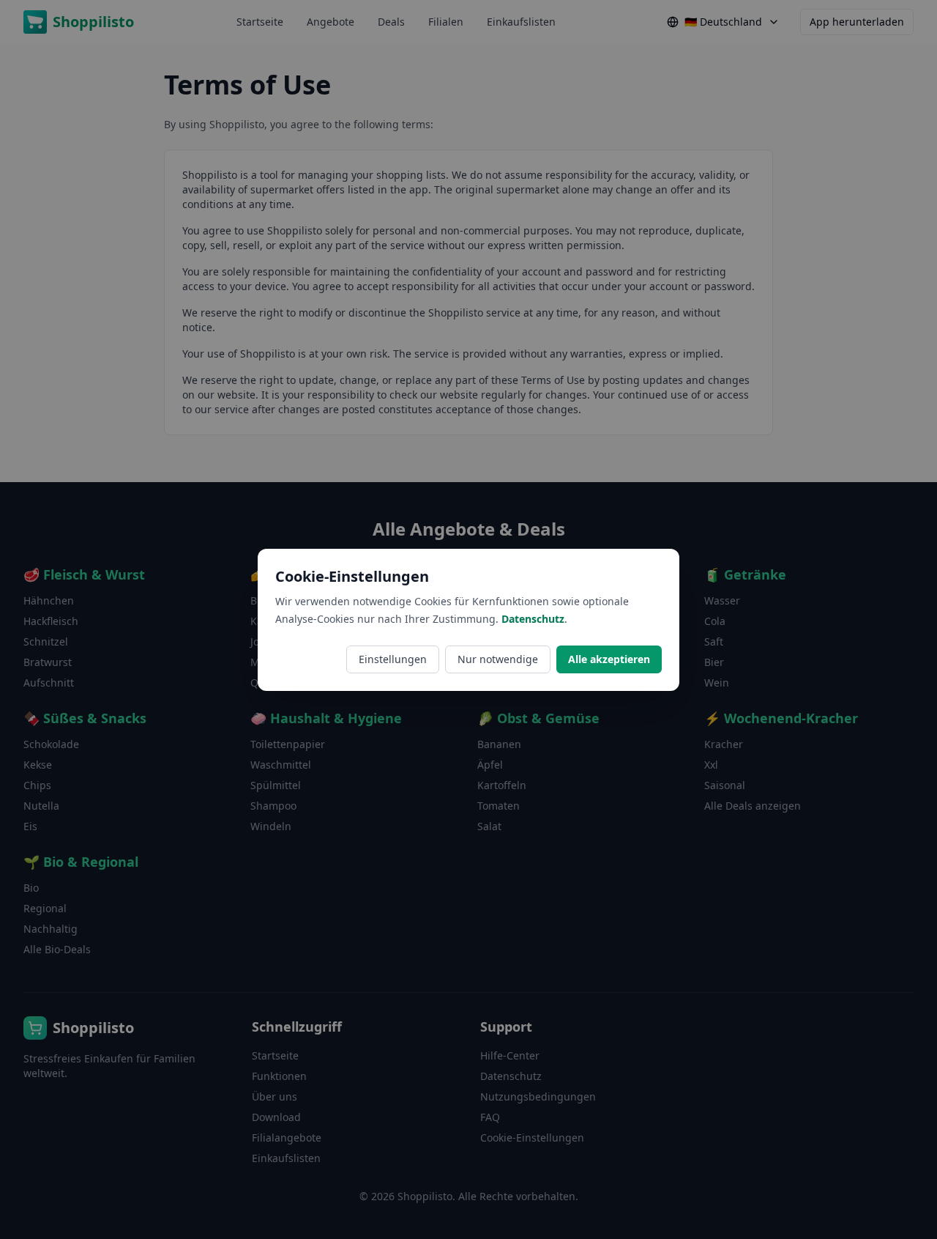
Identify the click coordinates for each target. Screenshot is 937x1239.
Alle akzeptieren (609, 659)
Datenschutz (532, 619)
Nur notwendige (498, 659)
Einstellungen (393, 659)
